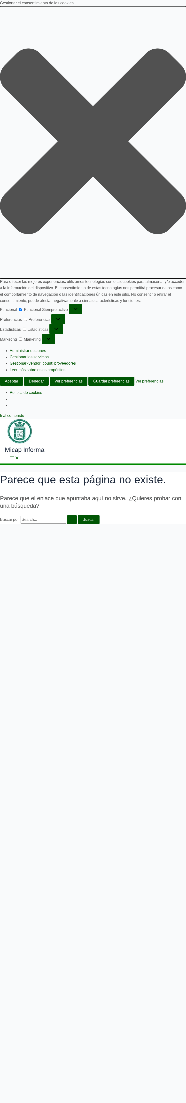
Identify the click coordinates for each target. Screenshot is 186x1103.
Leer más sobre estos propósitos (37, 370)
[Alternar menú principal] (14, 458)
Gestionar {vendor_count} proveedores (43, 363)
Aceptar (11, 381)
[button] (93, 142)
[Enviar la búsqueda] (72, 519)
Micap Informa (24, 449)
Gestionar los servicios (29, 357)
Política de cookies (26, 392)
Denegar (36, 381)
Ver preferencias (68, 381)
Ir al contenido (12, 415)
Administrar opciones (28, 351)
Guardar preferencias (111, 381)
